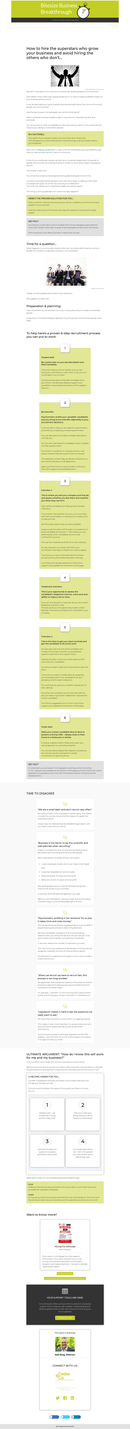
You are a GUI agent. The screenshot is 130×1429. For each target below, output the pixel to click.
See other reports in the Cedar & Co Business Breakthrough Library (65, 1278)
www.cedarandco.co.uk (112, 25)
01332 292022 (115, 26)
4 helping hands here (45, 150)
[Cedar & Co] (65, 1376)
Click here (31, 1178)
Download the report (66, 1273)
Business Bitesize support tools (69, 383)
